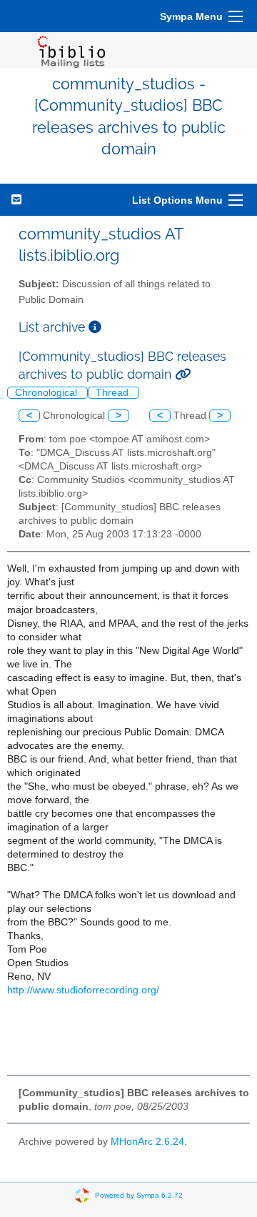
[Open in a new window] (95, 326)
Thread (113, 392)
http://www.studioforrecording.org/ (83, 990)
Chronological (47, 392)
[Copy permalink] (183, 374)
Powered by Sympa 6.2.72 (139, 1195)
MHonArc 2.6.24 (147, 1141)
